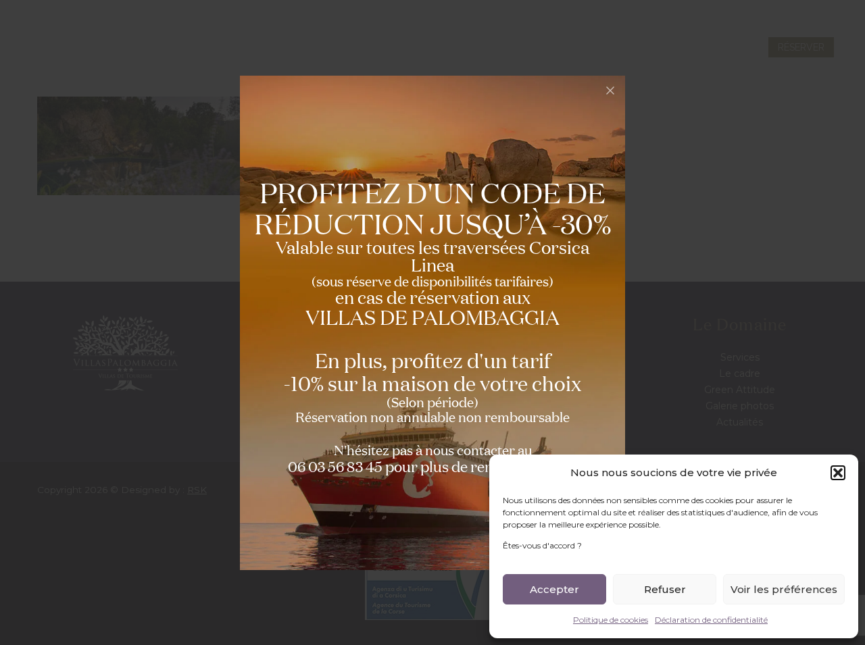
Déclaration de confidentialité (711, 620)
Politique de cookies (610, 620)
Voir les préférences (784, 589)
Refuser (665, 589)
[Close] (610, 90)
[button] (838, 473)
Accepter (554, 589)
